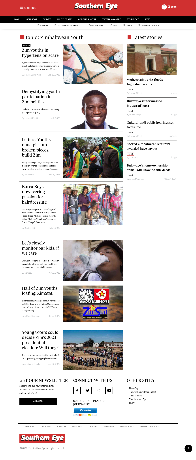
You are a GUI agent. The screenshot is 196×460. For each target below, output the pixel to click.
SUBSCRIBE (38, 401)
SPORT (147, 20)
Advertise (61, 427)
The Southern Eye (137, 399)
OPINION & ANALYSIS (87, 20)
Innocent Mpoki (31, 118)
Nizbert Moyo (135, 115)
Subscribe (77, 427)
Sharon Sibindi (135, 93)
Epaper (129, 26)
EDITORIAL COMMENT (111, 20)
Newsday (28, 273)
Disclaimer (109, 427)
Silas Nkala (133, 158)
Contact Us (45, 427)
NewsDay (44, 26)
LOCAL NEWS (31, 20)
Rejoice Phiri (29, 228)
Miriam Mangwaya (32, 316)
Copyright (93, 427)
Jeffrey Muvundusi (136, 179)
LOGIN (173, 7)
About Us (29, 427)
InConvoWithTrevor (150, 26)
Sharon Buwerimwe (32, 75)
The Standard (97, 26)
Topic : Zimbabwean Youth (54, 37)
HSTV (115, 26)
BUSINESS (47, 20)
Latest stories (147, 37)
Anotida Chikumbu (32, 364)
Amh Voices (29, 175)
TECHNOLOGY (133, 20)
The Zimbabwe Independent (70, 26)
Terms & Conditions (149, 427)
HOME (16, 20)
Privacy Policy (127, 427)
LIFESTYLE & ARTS (64, 20)
